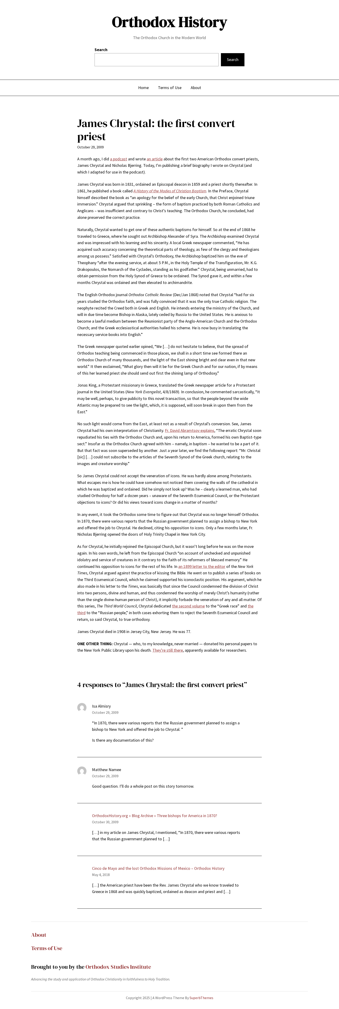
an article (155, 159)
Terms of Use (46, 948)
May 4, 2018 (101, 874)
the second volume (188, 606)
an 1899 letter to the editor (201, 566)
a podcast (118, 159)
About (38, 935)
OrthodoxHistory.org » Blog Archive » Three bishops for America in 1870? (154, 815)
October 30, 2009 (105, 822)
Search (101, 49)
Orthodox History (169, 22)
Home (143, 87)
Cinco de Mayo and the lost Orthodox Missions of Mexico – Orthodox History (158, 868)
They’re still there (167, 650)
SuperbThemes (201, 997)
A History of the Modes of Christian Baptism (170, 191)
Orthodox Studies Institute (118, 967)
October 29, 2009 (105, 712)
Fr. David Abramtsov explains (189, 430)
